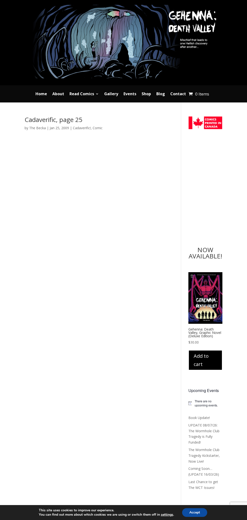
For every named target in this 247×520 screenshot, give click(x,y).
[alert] (205, 403)
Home (41, 94)
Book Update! (199, 417)
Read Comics (81, 94)
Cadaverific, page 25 (53, 119)
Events (130, 94)
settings (167, 515)
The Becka (37, 128)
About (58, 94)
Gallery (111, 94)
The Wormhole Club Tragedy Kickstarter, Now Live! (204, 455)
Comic (98, 128)
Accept (194, 512)
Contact (178, 94)
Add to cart (201, 360)
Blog (160, 94)
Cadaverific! (82, 128)
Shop (146, 94)
